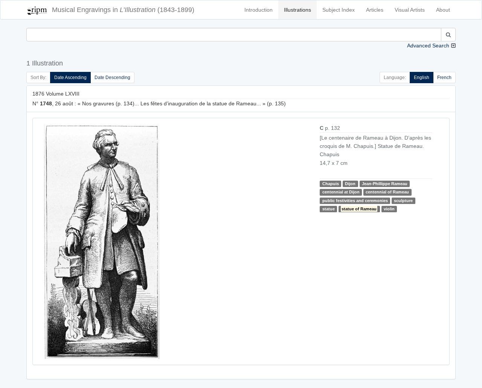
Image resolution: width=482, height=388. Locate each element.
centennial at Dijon (341, 192)
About (443, 10)
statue (328, 209)
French (444, 77)
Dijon (350, 183)
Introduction (258, 10)
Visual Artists (410, 10)
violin (389, 209)
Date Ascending (70, 77)
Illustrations (297, 10)
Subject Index (338, 10)
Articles (374, 10)
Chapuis (330, 183)
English (421, 77)
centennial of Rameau (387, 192)
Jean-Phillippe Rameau (384, 183)
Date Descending (112, 77)
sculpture (403, 200)
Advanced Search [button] (428, 46)
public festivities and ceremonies (355, 200)
